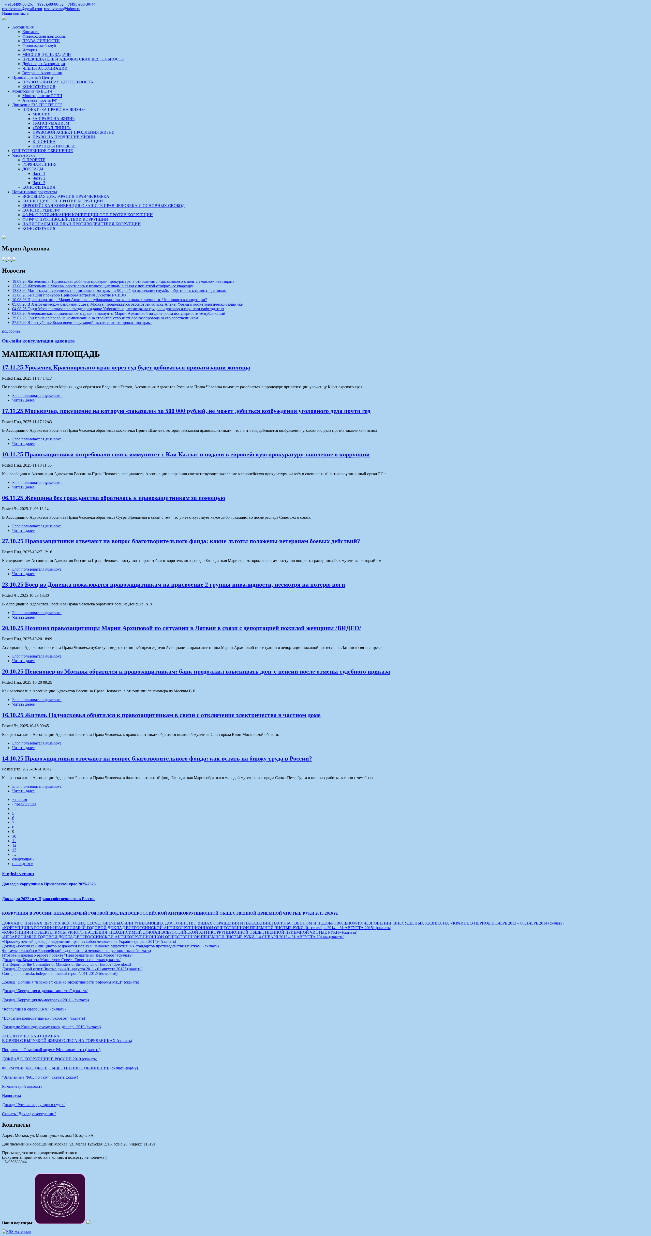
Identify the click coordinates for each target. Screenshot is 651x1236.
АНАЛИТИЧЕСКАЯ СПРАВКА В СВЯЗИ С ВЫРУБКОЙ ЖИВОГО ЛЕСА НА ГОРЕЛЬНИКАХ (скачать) (67, 1038)
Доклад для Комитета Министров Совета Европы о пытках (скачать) (61, 960)
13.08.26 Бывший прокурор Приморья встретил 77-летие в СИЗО (69, 295)
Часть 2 (39, 178)
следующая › (23, 859)
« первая (19, 799)
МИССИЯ (42, 114)
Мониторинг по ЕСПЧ (32, 91)
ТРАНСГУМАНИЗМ (51, 123)
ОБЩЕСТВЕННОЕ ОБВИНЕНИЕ (42, 150)
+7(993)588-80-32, (49, 4)
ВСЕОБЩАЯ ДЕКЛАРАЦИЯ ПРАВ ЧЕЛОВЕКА (65, 196)
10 (14, 836)
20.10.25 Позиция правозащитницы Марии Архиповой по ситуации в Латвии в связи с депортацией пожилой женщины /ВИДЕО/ (181, 628)
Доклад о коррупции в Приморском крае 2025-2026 (49, 884)
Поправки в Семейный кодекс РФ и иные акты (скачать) (51, 1050)
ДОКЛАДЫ (32, 169)
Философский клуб (39, 45)
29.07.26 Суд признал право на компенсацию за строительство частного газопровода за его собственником (105, 318)
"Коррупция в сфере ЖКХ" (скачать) (34, 1009)
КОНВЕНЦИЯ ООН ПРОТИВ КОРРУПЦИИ (62, 201)
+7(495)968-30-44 (80, 4)
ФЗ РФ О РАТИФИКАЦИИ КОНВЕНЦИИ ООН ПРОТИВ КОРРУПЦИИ (87, 215)
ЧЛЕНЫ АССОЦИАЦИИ (45, 68)
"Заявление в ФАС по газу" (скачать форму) (40, 1077)
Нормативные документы (34, 192)
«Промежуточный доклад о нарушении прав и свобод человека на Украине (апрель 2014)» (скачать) (89, 941)
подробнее (11, 331)
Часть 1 (39, 173)
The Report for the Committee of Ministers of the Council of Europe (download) (66, 964)
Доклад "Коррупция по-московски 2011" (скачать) (45, 1000)
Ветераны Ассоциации (42, 73)
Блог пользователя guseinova (37, 395)
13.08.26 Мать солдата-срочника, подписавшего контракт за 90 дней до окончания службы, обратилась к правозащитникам (119, 290)
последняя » (22, 863)
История (29, 50)
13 (14, 850)
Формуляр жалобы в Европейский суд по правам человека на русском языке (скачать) (76, 950)
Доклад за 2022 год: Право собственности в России (48, 899)
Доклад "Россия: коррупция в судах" (33, 1105)
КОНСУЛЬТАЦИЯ (38, 86)
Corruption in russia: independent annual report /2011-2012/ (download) (59, 973)
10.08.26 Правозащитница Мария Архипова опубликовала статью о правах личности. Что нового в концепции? (109, 299)
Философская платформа (44, 36)
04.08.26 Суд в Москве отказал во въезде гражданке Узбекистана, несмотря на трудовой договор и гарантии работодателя (118, 309)
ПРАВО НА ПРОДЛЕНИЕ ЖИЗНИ (64, 137)
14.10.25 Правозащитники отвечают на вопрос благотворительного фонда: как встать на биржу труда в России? (157, 758)
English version (18, 873)
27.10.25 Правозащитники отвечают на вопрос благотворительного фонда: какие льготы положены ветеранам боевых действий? (181, 541)
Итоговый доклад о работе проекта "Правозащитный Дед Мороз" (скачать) (67, 955)
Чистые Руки (23, 155)
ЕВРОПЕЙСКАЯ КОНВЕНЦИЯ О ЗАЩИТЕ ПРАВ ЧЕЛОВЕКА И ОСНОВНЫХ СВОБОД (103, 205)
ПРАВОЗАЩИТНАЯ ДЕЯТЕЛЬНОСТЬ (57, 82)
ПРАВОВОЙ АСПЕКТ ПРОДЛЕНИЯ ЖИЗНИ (74, 132)
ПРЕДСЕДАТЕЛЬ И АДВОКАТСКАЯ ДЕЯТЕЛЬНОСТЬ (73, 59)
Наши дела (11, 1095)
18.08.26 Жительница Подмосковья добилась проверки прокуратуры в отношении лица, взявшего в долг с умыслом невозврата (123, 281)
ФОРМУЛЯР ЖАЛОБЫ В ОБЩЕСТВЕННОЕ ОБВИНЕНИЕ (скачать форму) (70, 1068)
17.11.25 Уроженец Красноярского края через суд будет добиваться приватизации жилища (126, 367)
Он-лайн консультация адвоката (38, 341)
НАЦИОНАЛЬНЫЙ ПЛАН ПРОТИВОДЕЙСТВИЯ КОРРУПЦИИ (81, 224)
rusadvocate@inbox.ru (62, 9)
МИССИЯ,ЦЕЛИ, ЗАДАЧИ (46, 54)
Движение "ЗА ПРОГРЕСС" (37, 105)
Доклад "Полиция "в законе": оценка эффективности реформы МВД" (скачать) (70, 982)
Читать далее (23, 400)
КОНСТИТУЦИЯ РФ (41, 210)
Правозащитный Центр (32, 77)
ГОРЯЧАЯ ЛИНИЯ (39, 164)
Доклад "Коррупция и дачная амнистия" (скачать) (45, 991)
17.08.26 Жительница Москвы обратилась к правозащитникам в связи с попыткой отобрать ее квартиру (102, 286)
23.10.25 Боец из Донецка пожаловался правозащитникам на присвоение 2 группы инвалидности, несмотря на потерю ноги (173, 584)
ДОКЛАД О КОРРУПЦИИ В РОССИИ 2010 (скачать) (49, 1059)
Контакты (30, 31)
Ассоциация (23, 27)
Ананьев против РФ (39, 100)
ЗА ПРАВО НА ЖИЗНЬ (54, 118)
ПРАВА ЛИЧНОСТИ (41, 41)
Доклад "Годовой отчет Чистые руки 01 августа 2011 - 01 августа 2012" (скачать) (72, 969)
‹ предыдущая (24, 804)
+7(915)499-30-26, (17, 4)
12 (14, 845)
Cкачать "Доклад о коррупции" (29, 1114)
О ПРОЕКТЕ (33, 160)
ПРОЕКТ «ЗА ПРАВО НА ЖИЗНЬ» (54, 109)
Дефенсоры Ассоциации (43, 64)
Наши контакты (15, 13)
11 (14, 841)
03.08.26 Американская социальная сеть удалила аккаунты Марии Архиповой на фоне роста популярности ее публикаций (118, 313)
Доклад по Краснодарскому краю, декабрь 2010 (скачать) (51, 1027)
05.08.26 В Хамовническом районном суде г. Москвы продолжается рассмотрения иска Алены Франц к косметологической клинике (127, 304)
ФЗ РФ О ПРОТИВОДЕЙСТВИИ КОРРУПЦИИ (65, 219)
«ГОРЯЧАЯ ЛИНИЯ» (52, 128)
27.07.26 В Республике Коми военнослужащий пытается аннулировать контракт (82, 322)
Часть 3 (39, 183)
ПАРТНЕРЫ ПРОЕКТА (54, 146)
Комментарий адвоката (22, 1086)
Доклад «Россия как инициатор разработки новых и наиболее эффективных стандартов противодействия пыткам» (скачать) (110, 946)
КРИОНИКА (44, 141)
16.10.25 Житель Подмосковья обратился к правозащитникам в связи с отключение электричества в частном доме (161, 715)
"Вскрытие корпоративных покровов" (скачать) (43, 1018)
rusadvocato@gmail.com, (22, 9)
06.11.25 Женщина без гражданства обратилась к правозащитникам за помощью (113, 498)
